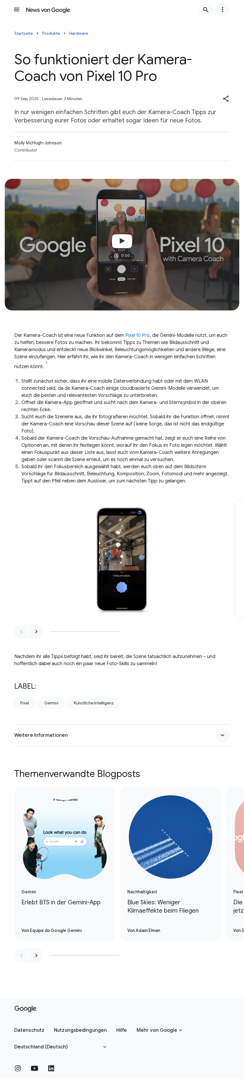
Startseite (23, 33)
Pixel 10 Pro (137, 335)
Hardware (78, 33)
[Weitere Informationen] (222, 735)
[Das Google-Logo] (25, 1008)
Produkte (51, 33)
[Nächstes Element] (36, 631)
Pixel (24, 703)
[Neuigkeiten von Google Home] (48, 9)
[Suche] (206, 9)
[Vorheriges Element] (21, 631)
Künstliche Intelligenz (94, 703)
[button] (226, 99)
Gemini (51, 703)
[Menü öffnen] (17, 9)
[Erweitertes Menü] (222, 9)
